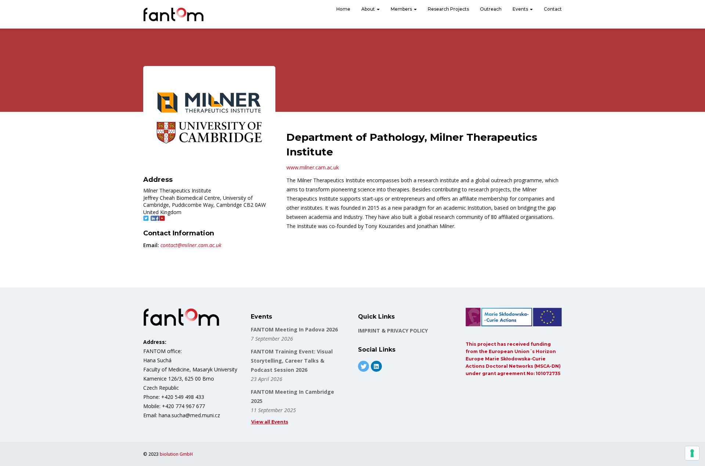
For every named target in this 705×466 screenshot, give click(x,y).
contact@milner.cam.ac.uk (190, 245)
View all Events (269, 422)
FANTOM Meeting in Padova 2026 (294, 329)
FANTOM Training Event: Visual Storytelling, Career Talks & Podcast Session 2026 (292, 360)
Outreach (491, 9)
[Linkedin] (376, 366)
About (368, 9)
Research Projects (448, 9)
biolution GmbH (176, 454)
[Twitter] (363, 366)
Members (402, 9)
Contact (553, 9)
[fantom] (173, 14)
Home (343, 9)
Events (521, 9)
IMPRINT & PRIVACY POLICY (393, 330)
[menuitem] (343, 10)
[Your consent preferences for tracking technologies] (692, 453)
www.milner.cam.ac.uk (312, 167)
